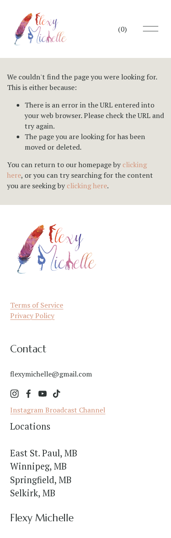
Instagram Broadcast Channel (57, 410)
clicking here (87, 185)
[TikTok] (56, 393)
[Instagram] (14, 393)
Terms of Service (36, 305)
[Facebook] (28, 393)
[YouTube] (42, 393)
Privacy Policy (32, 315)
